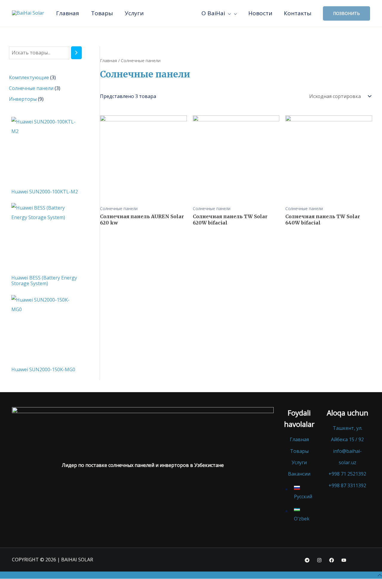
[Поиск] (76, 52)
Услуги (299, 462)
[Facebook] (331, 560)
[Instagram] (319, 560)
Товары (299, 451)
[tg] (307, 560)
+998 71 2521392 (347, 473)
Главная (108, 60)
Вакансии (299, 473)
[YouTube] (343, 560)
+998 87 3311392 (347, 485)
